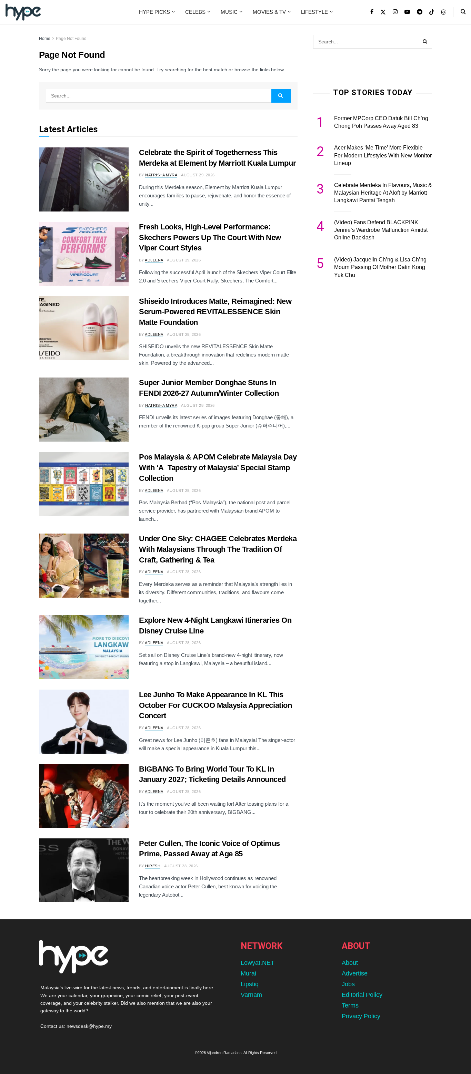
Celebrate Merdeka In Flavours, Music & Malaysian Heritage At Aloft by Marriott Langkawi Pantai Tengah (383, 193)
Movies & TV (269, 12)
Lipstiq (250, 984)
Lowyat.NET (257, 962)
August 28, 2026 (184, 334)
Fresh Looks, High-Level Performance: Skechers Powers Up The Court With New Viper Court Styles (210, 237)
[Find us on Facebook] (371, 12)
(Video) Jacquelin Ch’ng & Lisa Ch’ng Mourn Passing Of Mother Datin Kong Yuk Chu (380, 267)
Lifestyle (314, 12)
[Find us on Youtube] (407, 12)
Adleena (154, 260)
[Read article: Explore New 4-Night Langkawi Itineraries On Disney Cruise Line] (84, 647)
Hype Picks (154, 12)
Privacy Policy (361, 1016)
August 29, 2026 (198, 175)
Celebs (195, 12)
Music (229, 12)
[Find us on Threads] (443, 12)
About (350, 962)
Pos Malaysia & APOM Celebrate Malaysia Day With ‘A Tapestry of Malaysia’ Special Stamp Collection (218, 468)
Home (44, 38)
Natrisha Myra (161, 175)
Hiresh (152, 866)
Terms (350, 1005)
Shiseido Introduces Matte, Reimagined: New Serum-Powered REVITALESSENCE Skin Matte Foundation (215, 312)
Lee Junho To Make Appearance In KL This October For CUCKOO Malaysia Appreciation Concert (215, 705)
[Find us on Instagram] (395, 12)
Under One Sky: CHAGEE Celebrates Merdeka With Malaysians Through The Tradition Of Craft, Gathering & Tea (218, 549)
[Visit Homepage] (23, 12)
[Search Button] (463, 12)
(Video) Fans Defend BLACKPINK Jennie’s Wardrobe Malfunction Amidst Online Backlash (381, 230)
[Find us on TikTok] (431, 12)
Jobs (348, 984)
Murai (248, 973)
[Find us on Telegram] (419, 12)
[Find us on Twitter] (383, 12)
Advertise (355, 973)
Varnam (251, 994)
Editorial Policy (362, 994)
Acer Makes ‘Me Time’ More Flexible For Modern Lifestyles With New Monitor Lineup (383, 155)
